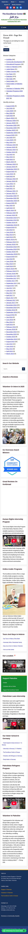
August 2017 (10, 285)
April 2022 (9, 176)
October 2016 (10, 310)
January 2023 (10, 167)
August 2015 (10, 341)
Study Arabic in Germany (9, 759)
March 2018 (10, 268)
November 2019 (11, 220)
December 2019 (11, 218)
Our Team (9, 74)
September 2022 (11, 169)
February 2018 (11, 271)
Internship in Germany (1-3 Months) (12, 748)
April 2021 (9, 188)
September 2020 (11, 201)
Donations (21, 1)
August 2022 (10, 171)
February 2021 (11, 191)
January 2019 (10, 244)
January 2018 (10, 273)
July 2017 (9, 288)
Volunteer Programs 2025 (14, 91)
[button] (3, 27)
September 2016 (11, 312)
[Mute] (21, 671)
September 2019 (11, 225)
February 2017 (11, 300)
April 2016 (9, 324)
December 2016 (11, 305)
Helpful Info (5, 1)
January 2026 (10, 123)
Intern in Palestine (12, 67)
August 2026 (10, 106)
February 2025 (11, 145)
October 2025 (10, 130)
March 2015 (10, 353)
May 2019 (9, 235)
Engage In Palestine (6, 889)
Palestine (9, 76)
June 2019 (9, 232)
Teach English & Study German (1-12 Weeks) (12, 744)
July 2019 (9, 230)
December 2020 (11, 196)
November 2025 (11, 128)
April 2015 (9, 351)
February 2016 (11, 327)
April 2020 (9, 208)
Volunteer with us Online (9, 686)
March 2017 (10, 298)
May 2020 (9, 205)
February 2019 (11, 242)
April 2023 (9, 159)
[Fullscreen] (23, 671)
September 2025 (11, 132)
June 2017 (9, 290)
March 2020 (10, 210)
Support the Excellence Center (11, 690)
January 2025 (10, 147)
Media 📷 (13, 1)
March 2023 (10, 162)
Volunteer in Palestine (13, 88)
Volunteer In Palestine (7, 892)
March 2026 (10, 118)
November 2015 (11, 334)
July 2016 (9, 317)
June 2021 (9, 184)
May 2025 (9, 142)
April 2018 (9, 266)
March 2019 (10, 239)
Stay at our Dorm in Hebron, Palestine (13, 646)
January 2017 (10, 302)
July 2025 (9, 137)
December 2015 (11, 332)
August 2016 (10, 315)
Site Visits (9, 79)
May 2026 (9, 113)
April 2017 (9, 295)
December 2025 (11, 125)
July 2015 (9, 344)
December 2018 (11, 247)
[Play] (4, 671)
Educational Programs (13, 64)
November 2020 (11, 198)
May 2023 (9, 157)
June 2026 (9, 111)
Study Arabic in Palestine (14, 84)
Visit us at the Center (8, 649)
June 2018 (9, 261)
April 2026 (9, 115)
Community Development (14, 62)
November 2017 (11, 278)
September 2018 (11, 254)
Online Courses (11, 71)
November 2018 (11, 249)
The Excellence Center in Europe (11, 752)
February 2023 (11, 164)
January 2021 (10, 193)
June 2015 (9, 346)
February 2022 (11, 179)
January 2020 (10, 215)
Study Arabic (10, 81)
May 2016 (9, 322)
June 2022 (9, 174)
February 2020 (11, 213)
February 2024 (11, 149)
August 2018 (10, 256)
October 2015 (10, 336)
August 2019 (10, 227)
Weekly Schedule (16, 4)
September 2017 (11, 283)
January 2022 (10, 181)
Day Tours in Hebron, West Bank (11, 638)
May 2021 (9, 186)
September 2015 (11, 339)
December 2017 (11, 276)
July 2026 (9, 108)
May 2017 (9, 293)
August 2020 (10, 203)
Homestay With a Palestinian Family (12, 642)
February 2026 (11, 120)
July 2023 (9, 154)
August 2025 (10, 135)
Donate (5, 682)
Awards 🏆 (7, 4)
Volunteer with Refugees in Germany (12, 756)
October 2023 (10, 152)
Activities (9, 59)
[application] (14, 666)
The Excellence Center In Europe (9, 895)
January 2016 (10, 329)
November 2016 (11, 307)
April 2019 (9, 237)
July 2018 (9, 259)
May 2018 (9, 264)
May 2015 (9, 349)
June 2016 (9, 319)
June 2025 (9, 140)
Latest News (10, 69)
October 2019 (10, 222)
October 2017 (10, 281)
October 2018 (10, 252)
